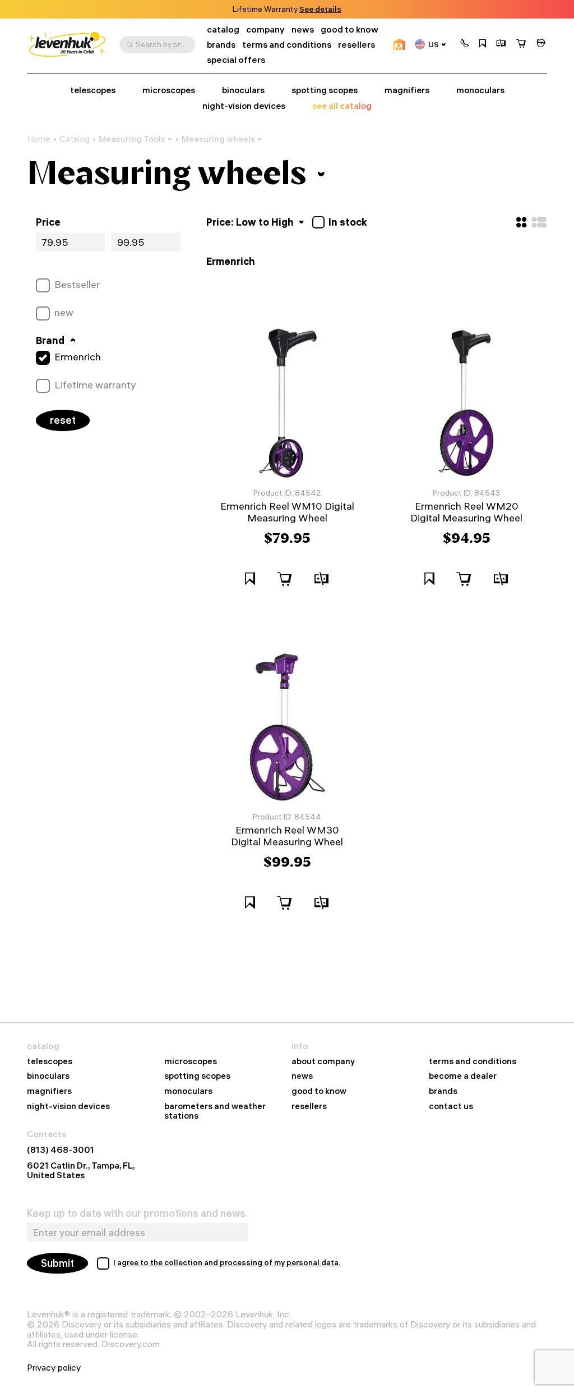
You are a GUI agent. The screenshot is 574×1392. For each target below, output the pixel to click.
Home (38, 139)
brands (221, 44)
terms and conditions (286, 44)
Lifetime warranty (95, 385)
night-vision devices (243, 106)
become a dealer (463, 1076)
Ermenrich (77, 357)
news (302, 29)
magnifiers (407, 90)
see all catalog (342, 106)
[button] (465, 44)
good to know (349, 29)
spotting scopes (324, 90)
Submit (57, 1263)
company (265, 29)
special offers (236, 59)
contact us (451, 1106)
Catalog (74, 139)
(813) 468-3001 (60, 1150)
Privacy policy (54, 1368)
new (63, 312)
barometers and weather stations (215, 1111)
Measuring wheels (218, 139)
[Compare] (501, 44)
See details (320, 9)
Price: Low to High (251, 222)
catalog (223, 29)
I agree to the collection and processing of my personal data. (227, 1262)
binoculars (243, 90)
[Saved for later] (483, 44)
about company (323, 1061)
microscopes (168, 90)
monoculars (480, 90)
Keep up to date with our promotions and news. (137, 1213)
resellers (356, 44)
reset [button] (63, 420)
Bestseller (77, 284)
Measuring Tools (132, 139)
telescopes (92, 90)
